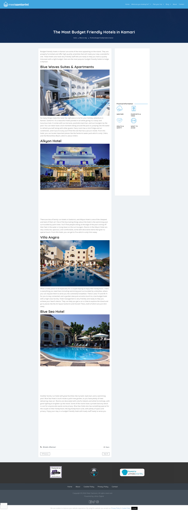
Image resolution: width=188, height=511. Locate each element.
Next (105, 454)
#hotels (46, 447)
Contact (181, 4)
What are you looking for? (140, 4)
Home (127, 4)
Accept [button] (134, 508)
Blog (167, 4)
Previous (45, 454)
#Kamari (52, 447)
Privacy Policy (103, 487)
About (175, 4)
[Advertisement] (75, 204)
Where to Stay (83, 38)
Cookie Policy (89, 487)
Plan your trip (157, 4)
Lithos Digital (99, 496)
